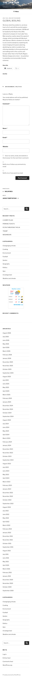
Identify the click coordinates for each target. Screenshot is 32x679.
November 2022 (8, 496)
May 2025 (6, 387)
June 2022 (6, 514)
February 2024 (7, 442)
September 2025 (8, 373)
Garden (5, 260)
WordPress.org (7, 665)
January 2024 (7, 445)
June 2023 (6, 471)
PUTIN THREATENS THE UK (11, 227)
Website (5, 146)
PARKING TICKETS (9, 224)
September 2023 (8, 460)
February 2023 (7, 485)
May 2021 (6, 561)
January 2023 (7, 489)
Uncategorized (7, 275)
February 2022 (7, 529)
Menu (17, 11)
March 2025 (6, 394)
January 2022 (7, 532)
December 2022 (8, 492)
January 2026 (7, 358)
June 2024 (6, 427)
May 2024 (6, 431)
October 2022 (7, 500)
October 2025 (7, 369)
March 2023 (6, 482)
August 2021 (7, 550)
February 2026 (7, 355)
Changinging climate (9, 246)
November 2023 (8, 453)
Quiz (4, 271)
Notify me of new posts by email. (13, 173)
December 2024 (8, 405)
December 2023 (8, 449)
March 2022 (6, 525)
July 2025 (6, 380)
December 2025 (8, 362)
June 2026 (6, 340)
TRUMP (5, 231)
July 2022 (6, 511)
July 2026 (6, 336)
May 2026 (6, 344)
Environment (10, 86)
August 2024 (7, 420)
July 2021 (5, 554)
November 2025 (8, 365)
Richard (17, 18)
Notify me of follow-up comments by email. (14, 165)
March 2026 (6, 351)
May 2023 (6, 474)
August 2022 (7, 507)
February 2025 (7, 398)
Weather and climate (9, 278)
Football (5, 256)
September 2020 (8, 590)
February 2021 (7, 572)
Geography (6, 264)
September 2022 (8, 503)
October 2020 (7, 587)
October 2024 (7, 413)
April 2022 (6, 521)
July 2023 (6, 467)
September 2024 (8, 416)
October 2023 (7, 456)
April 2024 (6, 434)
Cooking (5, 249)
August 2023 (7, 463)
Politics (18, 86)
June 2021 (6, 558)
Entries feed (6, 658)
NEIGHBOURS (7, 235)
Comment (6, 104)
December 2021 (8, 536)
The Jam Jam (11, 2)
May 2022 (6, 518)
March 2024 (6, 438)
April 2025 (6, 391)
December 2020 (8, 580)
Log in (4, 654)
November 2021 (8, 540)
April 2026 (6, 347)
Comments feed (8, 661)
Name (5, 128)
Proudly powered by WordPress (12, 675)
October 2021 (7, 543)
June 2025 (6, 384)
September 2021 (8, 547)
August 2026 (7, 333)
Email (5, 137)
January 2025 (7, 402)
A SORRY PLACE (8, 220)
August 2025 (7, 376)
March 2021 (6, 569)
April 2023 (6, 478)
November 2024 (8, 409)
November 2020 (8, 583)
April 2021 (6, 565)
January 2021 (7, 576)
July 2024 (6, 424)
